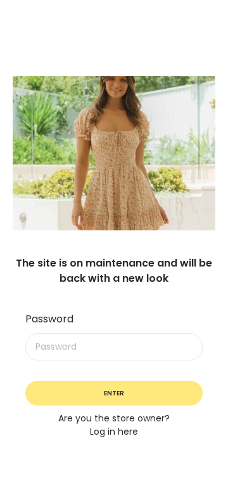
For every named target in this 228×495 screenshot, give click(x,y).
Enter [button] (114, 393)
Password (49, 319)
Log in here (114, 431)
